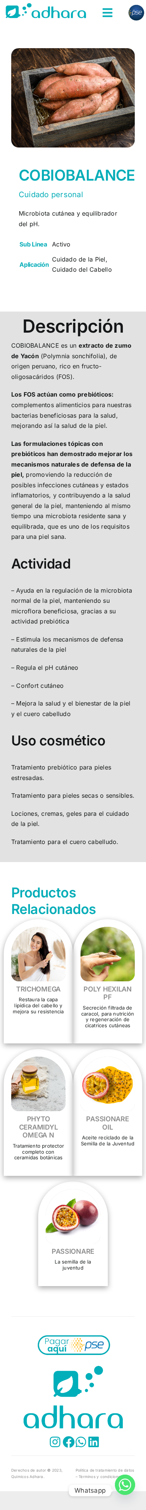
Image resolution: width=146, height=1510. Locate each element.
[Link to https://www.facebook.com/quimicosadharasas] (63, 1442)
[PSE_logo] (136, 6)
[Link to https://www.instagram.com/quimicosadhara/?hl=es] (51, 1442)
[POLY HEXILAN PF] (107, 931)
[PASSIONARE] (73, 1194)
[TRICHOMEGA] (38, 931)
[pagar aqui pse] (73, 1335)
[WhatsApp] (125, 1490)
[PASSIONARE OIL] (107, 1061)
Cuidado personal (51, 194)
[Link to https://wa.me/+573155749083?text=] (76, 1442)
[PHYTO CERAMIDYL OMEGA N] (38, 1061)
